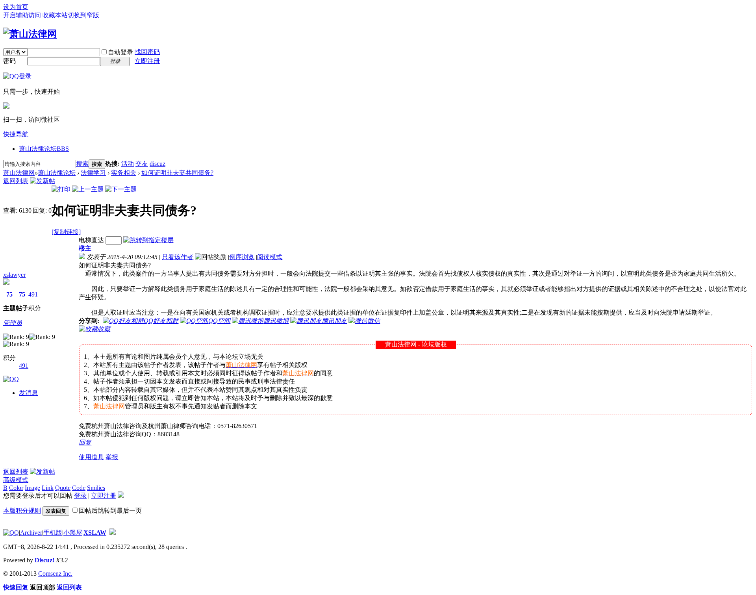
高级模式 (15, 479)
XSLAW (94, 532)
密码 (9, 60)
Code (78, 487)
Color (16, 487)
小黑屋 (72, 532)
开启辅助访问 (22, 15)
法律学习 (93, 172)
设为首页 (15, 7)
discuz (157, 163)
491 (33, 294)
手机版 (52, 532)
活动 (127, 163)
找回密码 (147, 51)
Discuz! (44, 560)
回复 (85, 442)
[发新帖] (42, 181)
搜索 (82, 163)
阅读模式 (269, 257)
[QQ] (11, 532)
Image (32, 487)
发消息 (28, 392)
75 (9, 294)
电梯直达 (91, 240)
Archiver (31, 532)
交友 (141, 163)
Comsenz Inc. (55, 573)
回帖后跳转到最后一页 (110, 510)
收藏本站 (55, 15)
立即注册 (147, 60)
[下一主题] (121, 189)
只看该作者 (177, 257)
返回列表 (15, 181)
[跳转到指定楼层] (148, 240)
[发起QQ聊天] (11, 379)
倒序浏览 (241, 257)
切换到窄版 (83, 15)
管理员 (12, 322)
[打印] (61, 189)
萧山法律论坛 (44, 148)
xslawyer (14, 274)
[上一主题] (88, 189)
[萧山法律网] (30, 34)
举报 (112, 457)
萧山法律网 (19, 172)
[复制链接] (66, 231)
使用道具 (91, 457)
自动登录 (120, 52)
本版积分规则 (22, 510)
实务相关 (123, 172)
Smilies (96, 487)
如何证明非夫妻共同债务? (177, 172)
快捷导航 (15, 134)
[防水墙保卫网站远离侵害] (112, 532)
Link (48, 487)
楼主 (85, 248)
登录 (80, 495)
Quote (62, 487)
